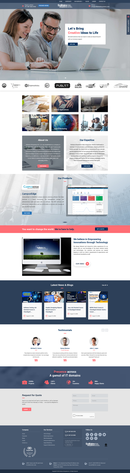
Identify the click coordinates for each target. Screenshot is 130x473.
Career (94, 1)
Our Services (78, 1)
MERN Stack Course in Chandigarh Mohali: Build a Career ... (98, 310)
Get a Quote (100, 229)
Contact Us (102, 1)
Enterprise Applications (49, 440)
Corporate (68, 1)
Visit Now (27, 213)
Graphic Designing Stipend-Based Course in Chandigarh (54, 310)
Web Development (48, 438)
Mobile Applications (48, 436)
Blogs (87, 1)
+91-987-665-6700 (30, 6)
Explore (20, 43)
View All (104, 285)
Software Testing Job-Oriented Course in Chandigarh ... (30, 310)
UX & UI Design (47, 433)
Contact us (24, 442)
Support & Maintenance (49, 445)
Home (60, 1)
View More (43, 166)
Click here (69, 444)
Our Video (80, 264)
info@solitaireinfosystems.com (99, 6)
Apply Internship (51, 1)
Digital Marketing (48, 442)
